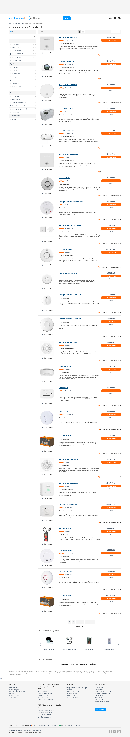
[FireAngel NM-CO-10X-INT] (48, 511)
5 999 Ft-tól (111, 295)
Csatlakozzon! (100, 709)
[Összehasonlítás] (110, 18)
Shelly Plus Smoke (65, 366)
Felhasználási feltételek (33, 730)
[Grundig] (83, 664)
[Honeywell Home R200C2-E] (48, 489)
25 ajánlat (111, 90)
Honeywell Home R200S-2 (68, 85)
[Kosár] (115, 18)
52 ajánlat (111, 43)
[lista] (79, 31)
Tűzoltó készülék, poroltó (45, 699)
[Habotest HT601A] (48, 534)
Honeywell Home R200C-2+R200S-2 (71, 225)
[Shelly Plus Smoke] (48, 372)
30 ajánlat (111, 136)
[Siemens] (74, 664)
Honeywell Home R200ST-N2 (69, 459)
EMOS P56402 (63, 388)
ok (34, 36)
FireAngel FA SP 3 (65, 435)
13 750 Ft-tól (111, 366)
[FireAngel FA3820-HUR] (48, 136)
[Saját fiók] (119, 18)
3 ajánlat (111, 488)
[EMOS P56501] (48, 418)
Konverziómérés (100, 705)
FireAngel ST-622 (64, 178)
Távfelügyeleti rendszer (69, 649)
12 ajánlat (111, 159)
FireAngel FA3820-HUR (67, 130)
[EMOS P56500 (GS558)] (48, 577)
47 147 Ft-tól (111, 483)
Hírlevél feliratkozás (72, 691)
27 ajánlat (111, 255)
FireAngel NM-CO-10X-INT (68, 505)
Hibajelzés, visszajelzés (73, 695)
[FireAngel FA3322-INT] (48, 67)
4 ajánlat (111, 555)
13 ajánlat (111, 465)
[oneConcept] (93, 664)
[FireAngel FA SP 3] (48, 441)
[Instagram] (114, 731)
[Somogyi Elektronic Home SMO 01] (48, 208)
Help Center (99, 690)
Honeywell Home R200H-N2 (68, 342)
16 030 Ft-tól (111, 459)
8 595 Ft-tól (111, 342)
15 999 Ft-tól (111, 505)
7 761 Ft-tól (111, 388)
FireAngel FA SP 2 (65, 595)
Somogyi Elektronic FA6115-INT (70, 295)
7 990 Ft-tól (111, 109)
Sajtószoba (12, 697)
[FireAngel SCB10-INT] (48, 255)
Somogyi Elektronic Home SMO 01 (71, 202)
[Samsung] (64, 664)
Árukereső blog (14, 695)
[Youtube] (119, 731)
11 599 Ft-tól (111, 130)
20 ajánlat (111, 207)
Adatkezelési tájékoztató (17, 730)
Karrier (11, 693)
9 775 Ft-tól (111, 528)
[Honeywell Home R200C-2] (48, 43)
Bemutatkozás (13, 688)
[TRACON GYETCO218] (48, 115)
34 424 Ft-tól (111, 595)
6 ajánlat (111, 534)
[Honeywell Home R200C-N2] (48, 160)
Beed (96, 703)
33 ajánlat (111, 66)
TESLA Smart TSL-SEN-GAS (68, 273)
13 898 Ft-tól (111, 61)
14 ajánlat (111, 441)
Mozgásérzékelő (109, 649)
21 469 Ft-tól (111, 225)
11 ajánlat (111, 278)
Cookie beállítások (72, 697)
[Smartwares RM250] (48, 556)
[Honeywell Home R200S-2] (48, 91)
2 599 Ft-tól (111, 202)
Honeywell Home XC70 (45, 712)
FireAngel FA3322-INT (66, 61)
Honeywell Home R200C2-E (68, 483)
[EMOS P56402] (48, 394)
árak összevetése (111, 40)
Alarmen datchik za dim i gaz (71, 725)
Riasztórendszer (49, 649)
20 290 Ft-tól (111, 249)
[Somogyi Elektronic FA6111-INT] (48, 324)
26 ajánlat (111, 183)
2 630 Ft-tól (111, 550)
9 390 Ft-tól (111, 85)
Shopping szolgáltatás (102, 701)
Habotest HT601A (65, 528)
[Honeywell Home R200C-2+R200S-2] (48, 231)
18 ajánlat (111, 393)
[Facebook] (110, 731)
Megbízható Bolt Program (103, 691)
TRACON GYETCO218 (66, 109)
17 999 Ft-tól (111, 435)
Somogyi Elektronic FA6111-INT (70, 319)
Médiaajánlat (99, 697)
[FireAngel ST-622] (48, 184)
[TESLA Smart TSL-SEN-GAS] (48, 279)
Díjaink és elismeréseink (17, 691)
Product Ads (99, 695)
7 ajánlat (111, 372)
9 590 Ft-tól (111, 178)
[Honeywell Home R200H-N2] (48, 348)
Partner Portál (99, 688)
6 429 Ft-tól (111, 571)
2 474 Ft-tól (111, 412)
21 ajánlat (111, 300)
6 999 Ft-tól (111, 318)
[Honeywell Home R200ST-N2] (48, 465)
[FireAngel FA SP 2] (48, 601)
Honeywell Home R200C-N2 (68, 154)
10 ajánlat (111, 114)
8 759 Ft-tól (111, 273)
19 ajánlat (111, 510)
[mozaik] (83, 31)
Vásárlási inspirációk (72, 693)
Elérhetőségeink (14, 690)
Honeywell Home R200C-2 (68, 37)
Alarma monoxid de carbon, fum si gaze (45, 725)
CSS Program (99, 699)
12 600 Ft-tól (111, 37)
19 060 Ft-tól (111, 154)
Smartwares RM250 (66, 550)
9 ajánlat (111, 231)
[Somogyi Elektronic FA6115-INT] (48, 301)
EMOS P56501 (63, 412)
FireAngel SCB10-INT (66, 249)
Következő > (90, 622)
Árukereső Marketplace (102, 693)
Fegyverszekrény (89, 649)
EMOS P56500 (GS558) (66, 572)
